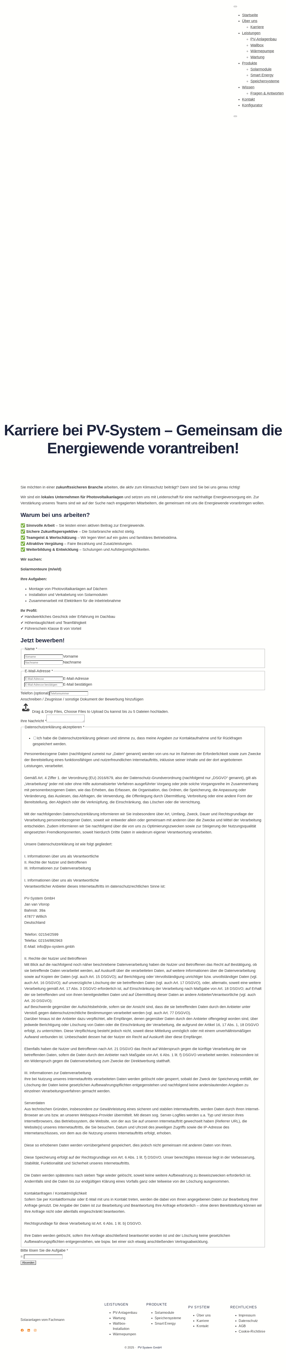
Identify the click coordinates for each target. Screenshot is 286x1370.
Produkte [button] (249, 63)
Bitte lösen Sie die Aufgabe (44, 1250)
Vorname (70, 656)
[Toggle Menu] (235, 6)
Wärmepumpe (262, 51)
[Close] (235, 116)
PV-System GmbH (150, 1347)
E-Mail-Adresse (76, 678)
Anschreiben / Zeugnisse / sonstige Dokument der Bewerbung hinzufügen (82, 699)
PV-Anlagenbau (263, 39)
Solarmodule (261, 69)
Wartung (257, 57)
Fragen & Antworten (267, 93)
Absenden (28, 1262)
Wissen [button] (248, 87)
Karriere (257, 27)
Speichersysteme (264, 81)
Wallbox (257, 45)
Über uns (249, 21)
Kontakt (248, 99)
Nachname (72, 662)
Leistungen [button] (251, 33)
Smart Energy (261, 75)
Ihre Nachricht (33, 721)
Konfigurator (252, 105)
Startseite (250, 15)
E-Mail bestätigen (77, 684)
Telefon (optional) (35, 693)
